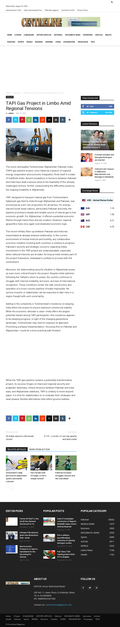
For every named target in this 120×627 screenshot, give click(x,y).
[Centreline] (60, 22)
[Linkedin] (36, 120)
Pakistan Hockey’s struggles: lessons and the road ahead (65, 476)
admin (11, 113)
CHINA (58, 42)
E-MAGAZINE (29, 35)
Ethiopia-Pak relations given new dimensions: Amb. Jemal (29, 535)
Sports (21, 42)
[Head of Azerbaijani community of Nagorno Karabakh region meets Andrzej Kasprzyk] (49, 521)
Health (108, 35)
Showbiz (49, 42)
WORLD (29, 42)
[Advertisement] (60, 69)
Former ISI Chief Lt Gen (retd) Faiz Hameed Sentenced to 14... (29, 521)
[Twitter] (15, 120)
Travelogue (83, 42)
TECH (93, 42)
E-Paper (18, 35)
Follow (108, 112)
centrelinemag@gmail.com (59, 604)
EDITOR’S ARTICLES (44, 35)
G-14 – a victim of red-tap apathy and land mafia (60, 438)
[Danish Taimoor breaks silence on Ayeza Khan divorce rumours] (97, 140)
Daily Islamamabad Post (33, 10)
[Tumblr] (63, 120)
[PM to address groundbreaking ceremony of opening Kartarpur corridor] (49, 538)
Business (39, 42)
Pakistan (11, 42)
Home (9, 35)
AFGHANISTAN (69, 42)
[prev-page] (8, 487)
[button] (112, 2)
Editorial (58, 35)
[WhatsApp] (29, 120)
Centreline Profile (67, 10)
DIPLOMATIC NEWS (72, 35)
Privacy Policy (82, 10)
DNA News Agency (52, 10)
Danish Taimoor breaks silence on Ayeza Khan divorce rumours (95, 144)
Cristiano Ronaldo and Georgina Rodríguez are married (104, 157)
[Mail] (90, 588)
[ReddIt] (42, 120)
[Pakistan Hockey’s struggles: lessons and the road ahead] (66, 462)
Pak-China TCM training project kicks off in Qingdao (66, 554)
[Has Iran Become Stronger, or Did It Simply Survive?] (41, 462)
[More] (69, 120)
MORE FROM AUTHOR (39, 449)
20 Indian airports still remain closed (20, 438)
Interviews (88, 35)
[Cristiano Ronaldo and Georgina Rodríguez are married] (86, 157)
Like (110, 106)
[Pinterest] (22, 120)
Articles (99, 35)
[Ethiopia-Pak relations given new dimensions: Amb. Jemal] (12, 535)
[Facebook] (9, 120)
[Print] (56, 120)
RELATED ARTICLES (17, 449)
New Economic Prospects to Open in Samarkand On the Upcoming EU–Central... (29, 551)
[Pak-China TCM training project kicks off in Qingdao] (49, 554)
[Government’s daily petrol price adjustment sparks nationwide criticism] (16, 462)
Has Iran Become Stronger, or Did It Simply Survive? (38, 476)
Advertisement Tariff (13, 10)
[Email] (49, 120)
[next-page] (12, 487)
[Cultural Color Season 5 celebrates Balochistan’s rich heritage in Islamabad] (86, 171)
